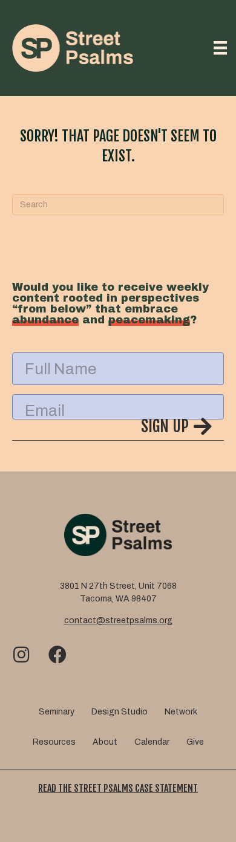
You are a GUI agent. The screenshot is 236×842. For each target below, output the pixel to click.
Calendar (151, 741)
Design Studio (119, 711)
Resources (54, 741)
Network (181, 711)
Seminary (56, 711)
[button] (118, 428)
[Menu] (220, 47)
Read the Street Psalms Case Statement (118, 788)
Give (195, 741)
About (105, 741)
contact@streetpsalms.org (118, 620)
